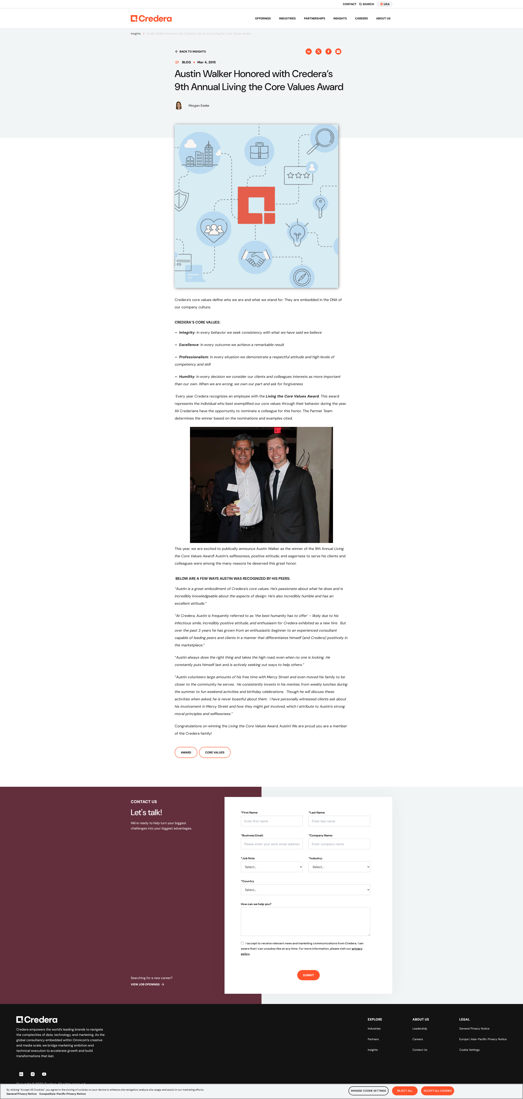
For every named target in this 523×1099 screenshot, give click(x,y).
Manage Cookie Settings (368, 1090)
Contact (349, 4)
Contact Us (419, 1050)
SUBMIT (308, 975)
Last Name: (316, 812)
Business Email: (252, 835)
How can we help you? (256, 904)
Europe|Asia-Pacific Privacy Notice (62, 1094)
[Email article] (338, 51)
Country (247, 881)
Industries (287, 18)
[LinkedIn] (21, 1074)
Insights (340, 18)
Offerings (263, 18)
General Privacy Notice (474, 1028)
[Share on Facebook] (328, 51)
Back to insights (193, 51)
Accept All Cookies (438, 1090)
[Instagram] (33, 1074)
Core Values (215, 752)
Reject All (404, 1090)
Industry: (315, 858)
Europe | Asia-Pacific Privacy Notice (483, 1039)
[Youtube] (44, 1074)
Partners (373, 1039)
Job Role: (248, 858)
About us (383, 18)
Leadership (419, 1028)
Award (186, 752)
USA (387, 4)
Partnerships (314, 18)
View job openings (145, 984)
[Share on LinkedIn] (309, 51)
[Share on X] (318, 51)
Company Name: (320, 835)
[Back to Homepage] (151, 18)
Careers (361, 18)
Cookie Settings (469, 1050)
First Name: (249, 812)
